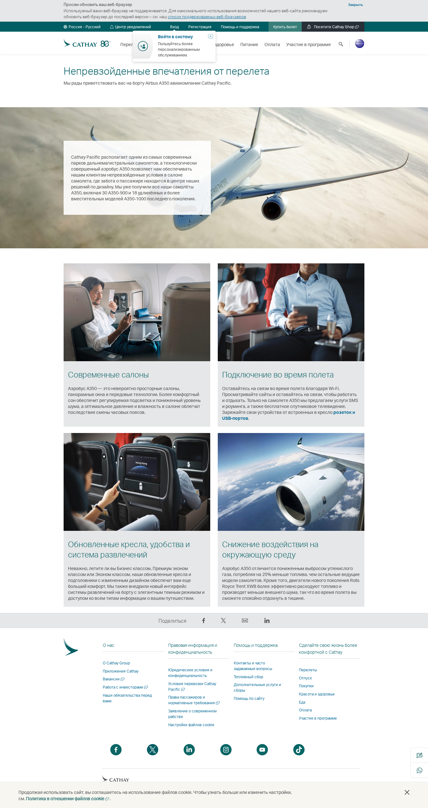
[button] (82, 27)
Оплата (305, 710)
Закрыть (355, 5)
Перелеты (308, 670)
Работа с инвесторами (126, 687)
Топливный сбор (248, 676)
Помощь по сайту (249, 698)
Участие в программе (318, 718)
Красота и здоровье (317, 694)
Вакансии (114, 679)
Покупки (306, 686)
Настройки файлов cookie (191, 725)
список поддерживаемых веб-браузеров (207, 16)
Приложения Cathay (120, 671)
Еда (302, 702)
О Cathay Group (116, 663)
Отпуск (305, 678)
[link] (200, 27)
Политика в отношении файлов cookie (68, 798)
